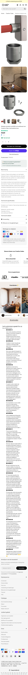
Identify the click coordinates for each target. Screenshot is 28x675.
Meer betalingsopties (14, 154)
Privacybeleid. (13, 573)
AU (1, 672)
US (23, 673)
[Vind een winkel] (17, 5)
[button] (4, 130)
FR (19, 672)
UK (21, 673)
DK (14, 672)
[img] (14, 330)
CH (8, 672)
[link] (5, 277)
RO (12, 673)
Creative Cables (8, 661)
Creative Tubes (9, 13)
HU (26, 672)
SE (17, 673)
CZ (10, 672)
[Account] (20, 5)
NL (8, 673)
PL (10, 673)
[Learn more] (3, 135)
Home (2, 13)
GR (21, 672)
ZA (25, 673)
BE (5, 672)
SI (19, 673)
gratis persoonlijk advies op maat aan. (13, 165)
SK (15, 673)
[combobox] (14, 8)
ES (17, 672)
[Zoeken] (25, 9)
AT (3, 672)
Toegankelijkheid (15, 670)
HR (23, 672)
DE (12, 672)
